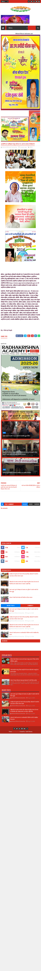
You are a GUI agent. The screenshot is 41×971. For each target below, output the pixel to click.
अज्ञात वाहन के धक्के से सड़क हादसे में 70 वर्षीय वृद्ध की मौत (16, 436)
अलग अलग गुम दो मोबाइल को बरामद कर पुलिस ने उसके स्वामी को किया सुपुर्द (23, 610)
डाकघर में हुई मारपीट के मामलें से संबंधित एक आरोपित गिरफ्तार (17, 472)
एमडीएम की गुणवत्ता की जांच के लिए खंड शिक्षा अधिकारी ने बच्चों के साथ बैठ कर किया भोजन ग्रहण (23, 618)
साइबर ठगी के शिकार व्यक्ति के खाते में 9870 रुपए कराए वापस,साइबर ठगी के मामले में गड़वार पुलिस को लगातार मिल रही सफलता (20, 453)
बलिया (31, 147)
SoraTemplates (15, 731)
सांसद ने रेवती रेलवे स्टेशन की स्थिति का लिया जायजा (20, 597)
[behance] (39, 1)
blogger (25, 504)
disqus (31, 504)
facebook (36, 504)
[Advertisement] (20, 496)
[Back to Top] (27, 729)
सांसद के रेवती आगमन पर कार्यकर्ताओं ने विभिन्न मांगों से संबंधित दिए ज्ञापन (24, 633)
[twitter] (31, 1)
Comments (30, 605)
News (4, 449)
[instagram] (36, 1)
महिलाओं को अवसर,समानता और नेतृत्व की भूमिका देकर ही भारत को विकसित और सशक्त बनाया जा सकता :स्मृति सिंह (24, 583)
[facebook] (29, 1)
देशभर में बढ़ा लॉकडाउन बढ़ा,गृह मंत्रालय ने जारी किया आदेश (23, 680)
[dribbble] (34, 1)
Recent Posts (10, 605)
